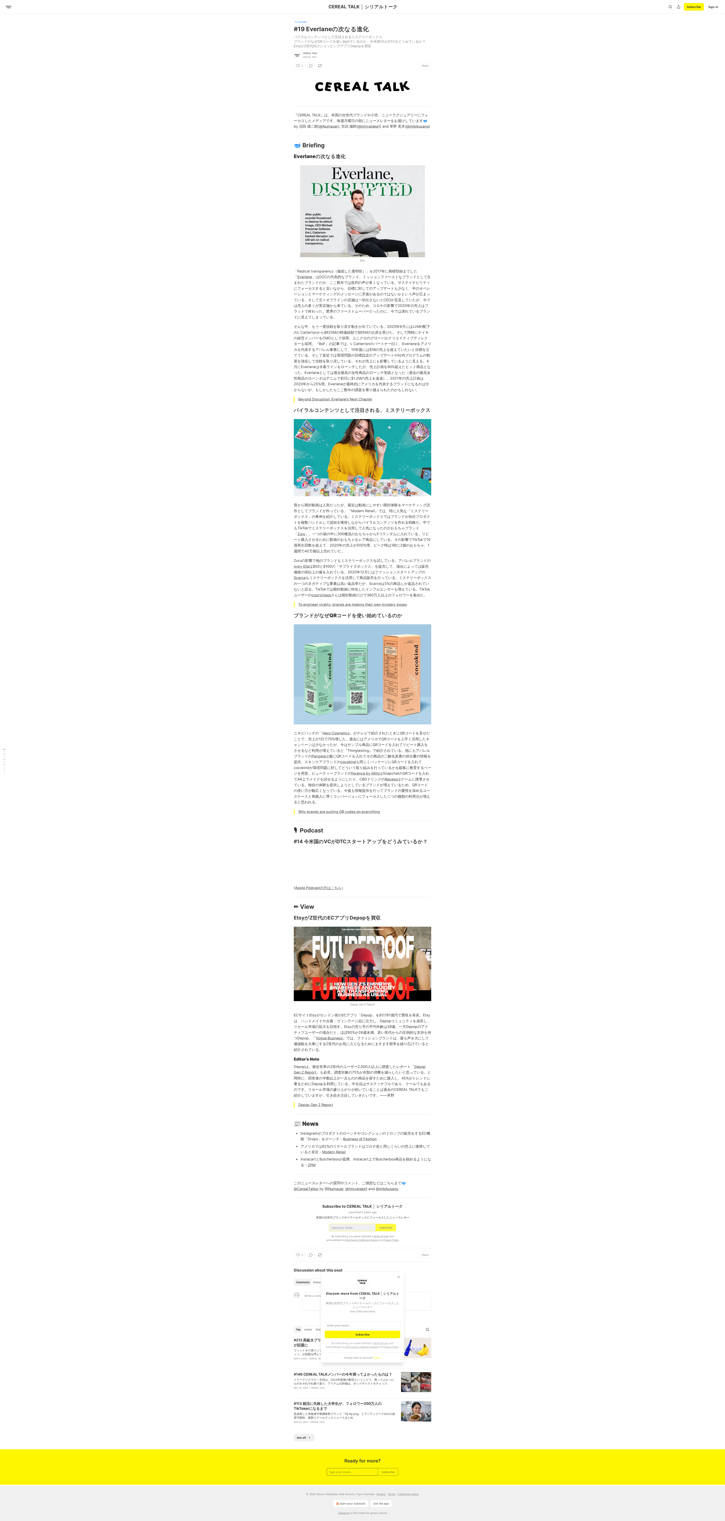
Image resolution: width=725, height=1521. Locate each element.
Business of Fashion (360, 1139)
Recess (391, 779)
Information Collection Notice (361, 1347)
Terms (392, 1494)
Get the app (381, 1503)
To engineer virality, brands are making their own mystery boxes (352, 604)
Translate (302, 21)
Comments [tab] (302, 1282)
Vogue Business (329, 1038)
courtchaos (321, 595)
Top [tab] (298, 1329)
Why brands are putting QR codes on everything (339, 812)
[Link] (288, 145)
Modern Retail (334, 1152)
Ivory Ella (301, 566)
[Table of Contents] (4, 760)
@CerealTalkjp (306, 1189)
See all (301, 1437)
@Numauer (328, 126)
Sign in (713, 7)
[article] (362, 1383)
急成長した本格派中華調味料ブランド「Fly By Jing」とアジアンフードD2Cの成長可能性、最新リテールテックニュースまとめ (344, 1415)
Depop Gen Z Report (315, 1105)
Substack (343, 1513)
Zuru (301, 534)
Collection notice (408, 1494)
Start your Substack (353, 1503)
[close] (399, 1277)
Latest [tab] (308, 1329)
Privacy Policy (391, 1347)
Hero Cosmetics (336, 733)
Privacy (381, 1494)
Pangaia (318, 756)
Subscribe (694, 7)
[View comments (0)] (311, 65)
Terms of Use (380, 1343)
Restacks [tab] (318, 1282)
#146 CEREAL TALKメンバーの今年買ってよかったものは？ (343, 1374)
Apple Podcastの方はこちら (318, 888)
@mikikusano (417, 126)
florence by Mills (365, 773)
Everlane (304, 277)
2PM (311, 1165)
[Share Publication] (678, 7)
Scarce (300, 578)
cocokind (348, 762)
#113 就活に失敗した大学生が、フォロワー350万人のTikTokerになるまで (338, 1406)
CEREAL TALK (310, 53)
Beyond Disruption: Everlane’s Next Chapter (335, 399)
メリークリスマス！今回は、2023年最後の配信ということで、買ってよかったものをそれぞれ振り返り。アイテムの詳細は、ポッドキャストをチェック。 (344, 1381)
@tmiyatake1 (369, 126)
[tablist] (310, 1282)
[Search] (670, 7)
